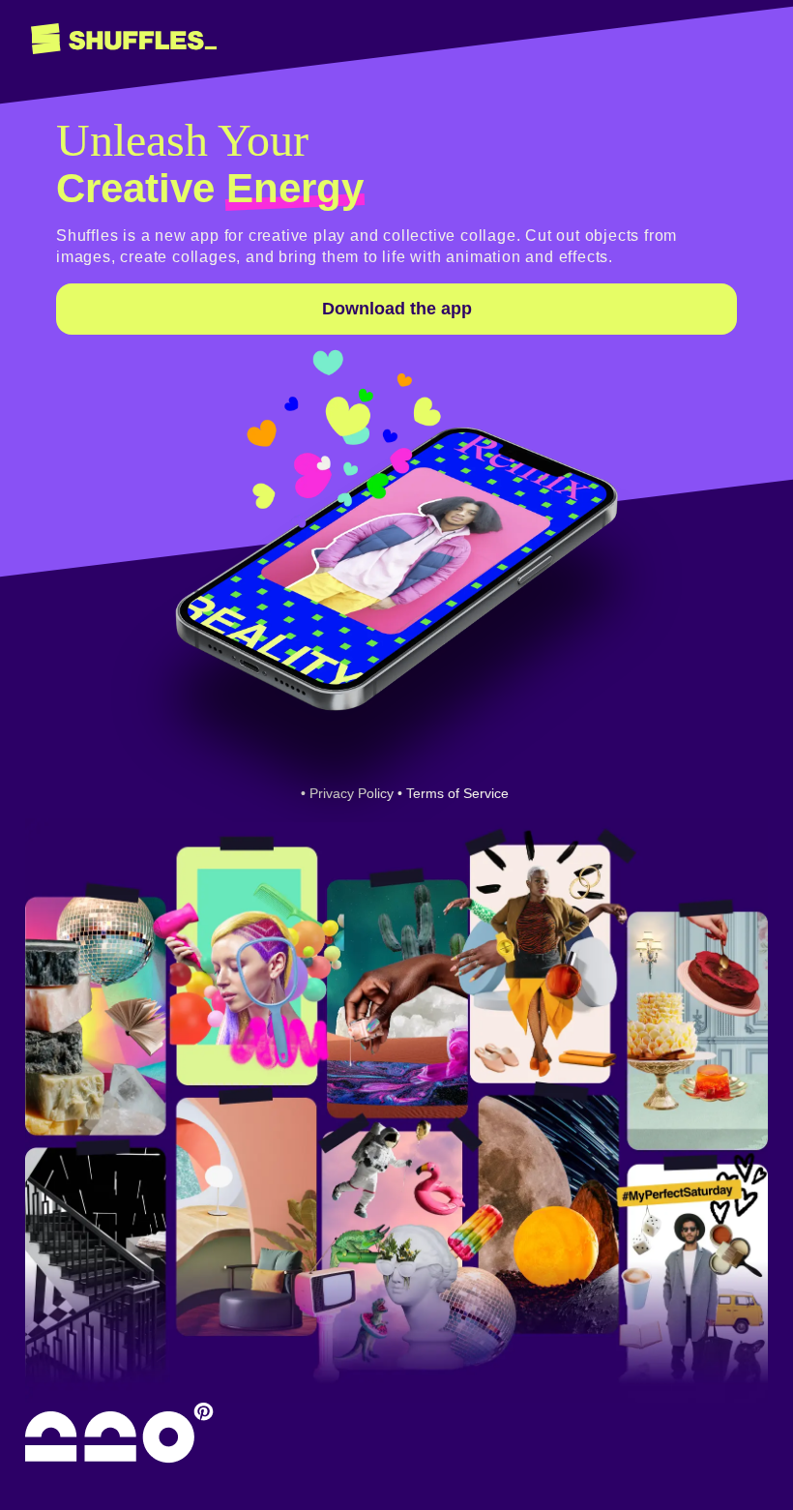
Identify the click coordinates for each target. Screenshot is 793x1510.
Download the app (397, 308)
